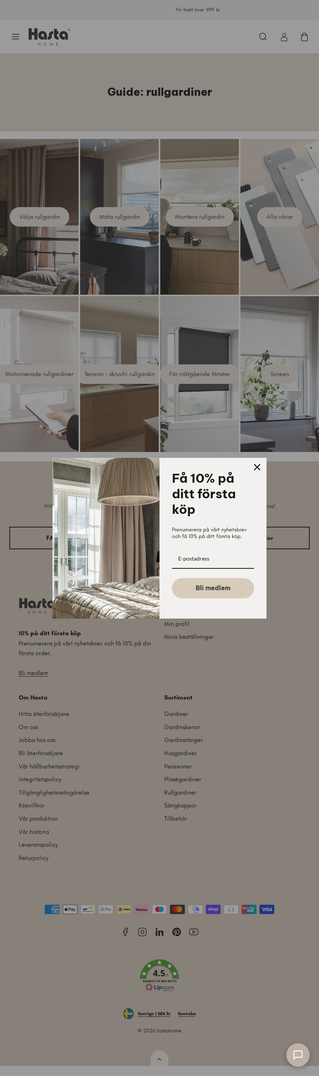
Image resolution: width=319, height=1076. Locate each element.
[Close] (257, 467)
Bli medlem (213, 588)
